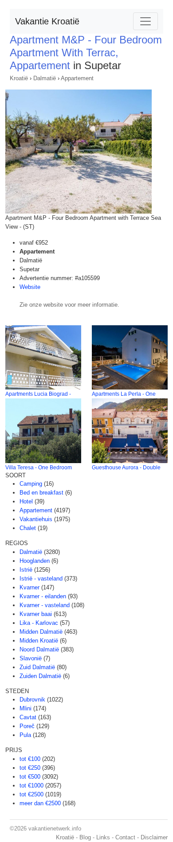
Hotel (26, 501)
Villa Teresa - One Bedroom (38, 467)
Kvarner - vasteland (45, 605)
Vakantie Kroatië (47, 21)
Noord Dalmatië (39, 649)
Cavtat (28, 717)
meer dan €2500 (40, 803)
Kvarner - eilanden (43, 596)
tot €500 (30, 776)
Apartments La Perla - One (124, 394)
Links (103, 837)
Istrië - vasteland (41, 578)
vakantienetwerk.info (54, 828)
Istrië (26, 569)
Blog (85, 837)
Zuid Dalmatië (37, 667)
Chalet (28, 528)
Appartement (77, 78)
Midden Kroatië (39, 640)
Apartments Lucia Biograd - (38, 394)
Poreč (27, 726)
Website (30, 287)
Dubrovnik (32, 699)
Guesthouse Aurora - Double (126, 467)
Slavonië (31, 658)
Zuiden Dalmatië (40, 676)
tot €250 (30, 767)
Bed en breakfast (41, 492)
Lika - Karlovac (39, 623)
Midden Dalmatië (41, 631)
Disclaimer (154, 837)
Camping (31, 483)
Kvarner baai (36, 614)
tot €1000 (31, 785)
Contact (125, 837)
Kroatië (19, 78)
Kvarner (29, 587)
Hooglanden (35, 560)
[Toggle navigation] (145, 21)
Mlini (25, 708)
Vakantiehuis (36, 519)
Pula (25, 735)
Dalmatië (44, 78)
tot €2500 (31, 794)
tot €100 (30, 759)
